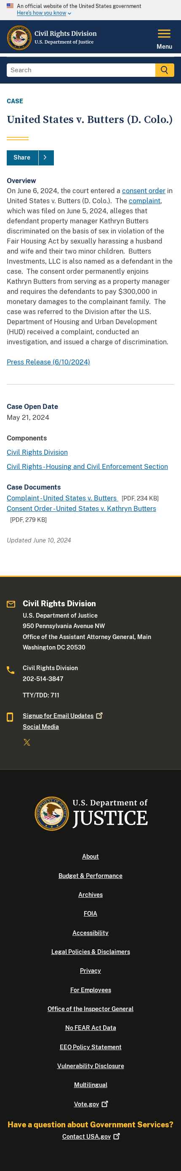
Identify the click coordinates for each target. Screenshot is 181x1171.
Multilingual (90, 1085)
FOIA (90, 913)
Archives (90, 894)
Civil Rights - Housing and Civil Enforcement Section (87, 467)
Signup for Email (58, 716)
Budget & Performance (90, 875)
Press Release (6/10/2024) (48, 362)
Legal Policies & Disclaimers (90, 951)
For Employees (90, 990)
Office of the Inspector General (90, 1009)
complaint (144, 201)
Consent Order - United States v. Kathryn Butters (81, 509)
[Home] (52, 48)
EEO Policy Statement (91, 1047)
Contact (86, 1136)
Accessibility (90, 933)
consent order (143, 191)
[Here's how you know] (90, 10)
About (90, 856)
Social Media (41, 726)
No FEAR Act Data (90, 1027)
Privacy (90, 970)
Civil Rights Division (37, 452)
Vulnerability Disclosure (90, 1066)
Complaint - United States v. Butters (62, 498)
